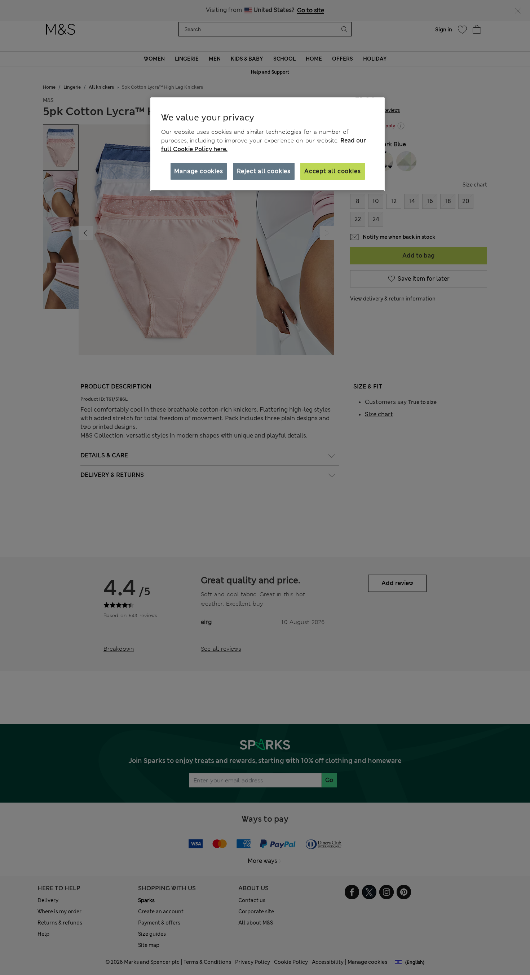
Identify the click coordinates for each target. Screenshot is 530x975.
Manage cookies (198, 171)
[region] (267, 144)
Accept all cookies (332, 171)
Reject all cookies (264, 171)
